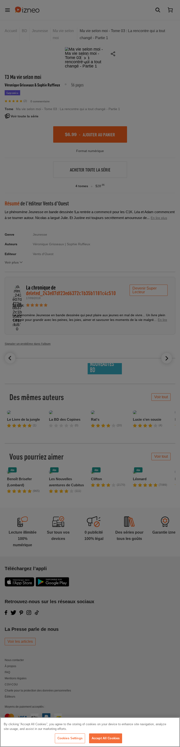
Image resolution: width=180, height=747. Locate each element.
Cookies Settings (69, 738)
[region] (90, 732)
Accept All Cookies (106, 738)
